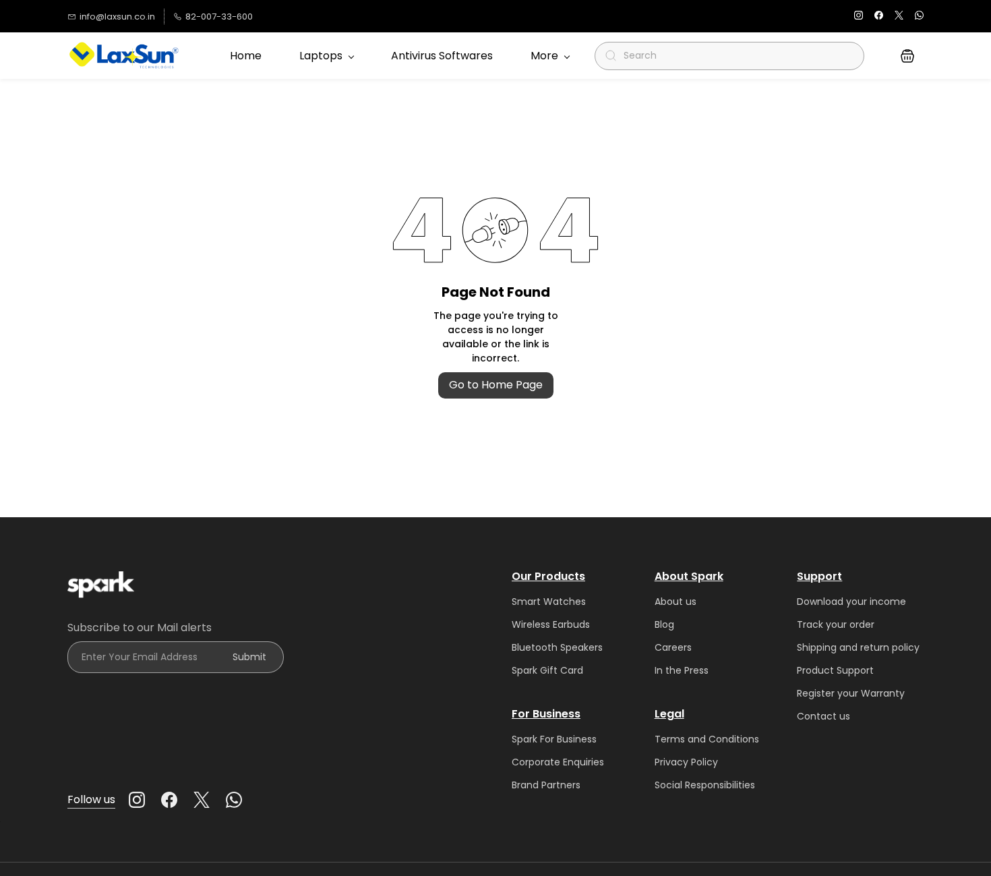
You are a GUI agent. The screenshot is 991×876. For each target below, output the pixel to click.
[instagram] (858, 16)
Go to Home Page (496, 384)
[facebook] (878, 16)
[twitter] (899, 16)
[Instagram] (137, 800)
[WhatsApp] (234, 800)
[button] (907, 56)
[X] (201, 800)
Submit (249, 657)
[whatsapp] (919, 16)
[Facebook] (169, 800)
